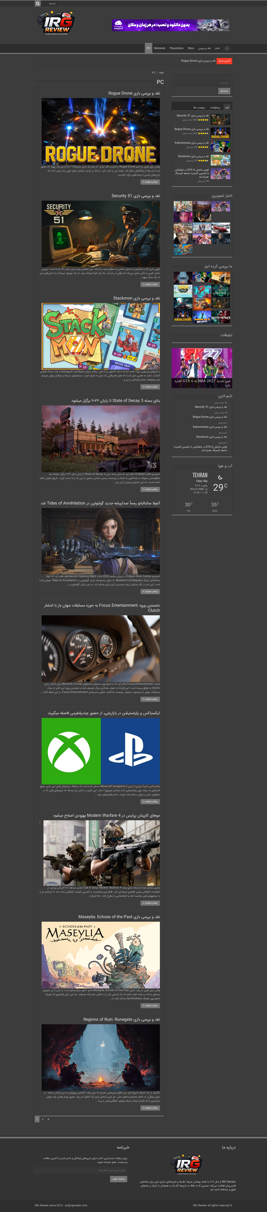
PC (148, 48)
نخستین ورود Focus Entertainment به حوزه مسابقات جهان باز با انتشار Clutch (102, 608)
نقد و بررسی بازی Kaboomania (199, 61)
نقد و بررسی (204, 48)
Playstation (177, 48)
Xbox (191, 48)
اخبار (217, 48)
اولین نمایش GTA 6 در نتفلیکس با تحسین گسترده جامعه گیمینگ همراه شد (192, 173)
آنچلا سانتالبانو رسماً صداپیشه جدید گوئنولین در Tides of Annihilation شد (100, 503)
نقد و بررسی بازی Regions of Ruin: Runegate (121, 1020)
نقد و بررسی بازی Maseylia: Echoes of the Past (119, 917)
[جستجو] (38, 3)
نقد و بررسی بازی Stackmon (136, 298)
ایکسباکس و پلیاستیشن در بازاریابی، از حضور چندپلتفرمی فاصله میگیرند (104, 713)
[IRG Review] (56, 22)
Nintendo (159, 48)
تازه (227, 108)
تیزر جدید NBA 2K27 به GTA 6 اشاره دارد (202, 383)
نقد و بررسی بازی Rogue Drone (134, 93)
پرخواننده (215, 108)
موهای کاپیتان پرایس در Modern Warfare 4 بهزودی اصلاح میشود (106, 816)
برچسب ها (199, 108)
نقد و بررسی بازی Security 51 (136, 196)
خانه (227, 48)
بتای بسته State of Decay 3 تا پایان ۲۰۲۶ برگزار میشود (115, 401)
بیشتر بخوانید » (150, 182)
